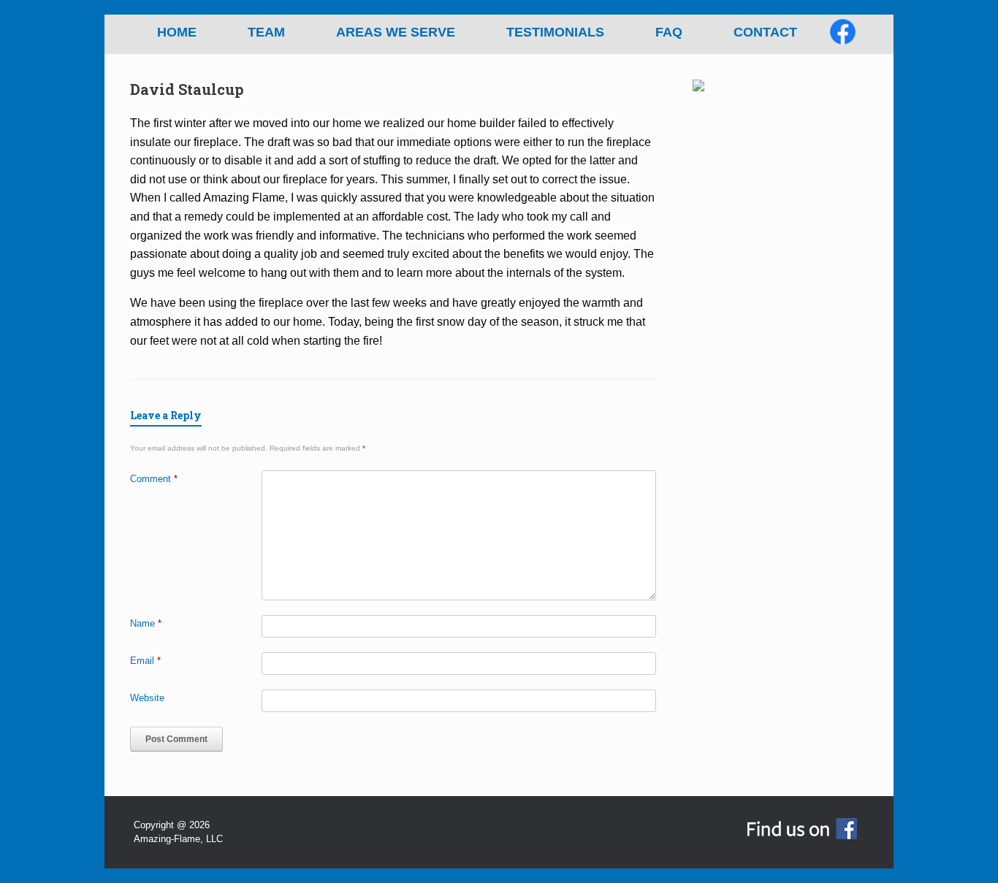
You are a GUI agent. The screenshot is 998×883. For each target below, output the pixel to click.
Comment (154, 478)
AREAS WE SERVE (395, 32)
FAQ (668, 32)
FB (855, 36)
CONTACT (765, 32)
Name (145, 623)
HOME (177, 32)
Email (145, 660)
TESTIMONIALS (555, 32)
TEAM (266, 32)
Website (147, 697)
